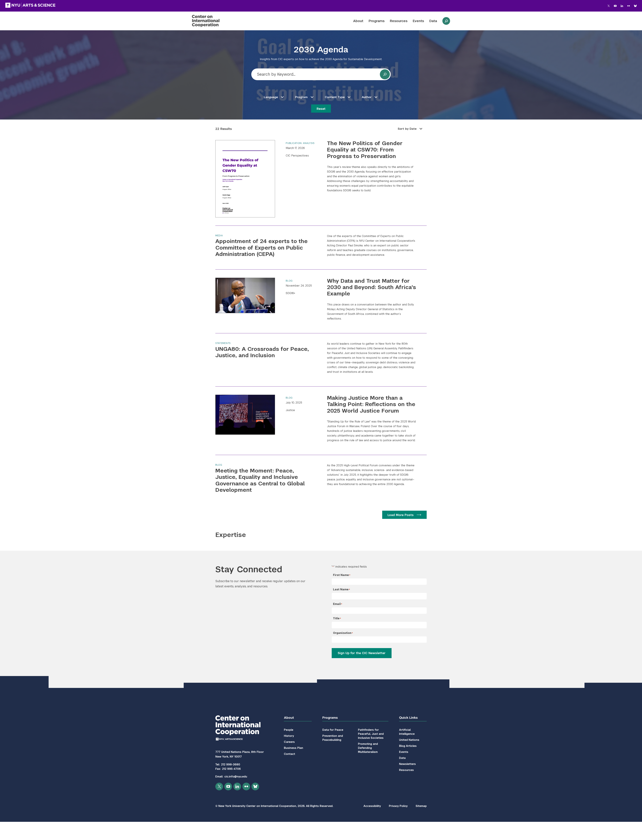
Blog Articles (408, 746)
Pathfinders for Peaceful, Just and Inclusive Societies (371, 734)
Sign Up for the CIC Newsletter (362, 653)
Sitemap (421, 806)
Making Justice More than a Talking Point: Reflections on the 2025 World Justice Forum (371, 404)
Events (418, 21)
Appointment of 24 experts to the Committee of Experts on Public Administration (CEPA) (261, 247)
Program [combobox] (301, 97)
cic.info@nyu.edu (235, 776)
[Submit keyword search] (385, 74)
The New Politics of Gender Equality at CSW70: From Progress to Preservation (364, 150)
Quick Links (408, 718)
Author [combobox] (367, 97)
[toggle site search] (446, 21)
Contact (289, 754)
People (288, 730)
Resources (398, 21)
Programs (377, 21)
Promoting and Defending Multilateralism (368, 748)
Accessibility (372, 806)
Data (433, 21)
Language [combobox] (271, 97)
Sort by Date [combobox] (407, 129)
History (289, 736)
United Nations (409, 740)
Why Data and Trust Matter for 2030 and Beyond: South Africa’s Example (371, 287)
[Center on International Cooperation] (214, 21)
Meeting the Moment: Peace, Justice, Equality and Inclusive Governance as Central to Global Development (260, 480)
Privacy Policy (398, 806)
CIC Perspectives (297, 155)
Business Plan (293, 748)
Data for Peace (332, 730)
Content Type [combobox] (335, 97)
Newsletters (407, 764)
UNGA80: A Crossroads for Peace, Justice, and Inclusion (262, 352)
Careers (289, 742)
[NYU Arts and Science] (30, 5)
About (358, 21)
